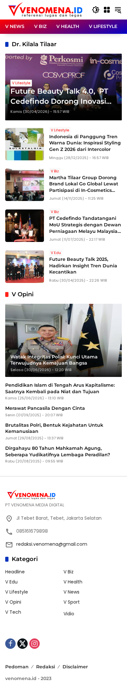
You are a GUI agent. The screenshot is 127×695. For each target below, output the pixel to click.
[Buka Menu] (107, 10)
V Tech (13, 612)
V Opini (13, 602)
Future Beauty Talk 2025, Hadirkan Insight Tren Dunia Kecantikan (83, 265)
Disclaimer (75, 667)
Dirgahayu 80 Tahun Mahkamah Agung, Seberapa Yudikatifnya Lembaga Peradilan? (57, 451)
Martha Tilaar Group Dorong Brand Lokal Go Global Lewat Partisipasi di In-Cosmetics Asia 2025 (83, 187)
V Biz (55, 171)
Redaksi (45, 667)
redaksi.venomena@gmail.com (51, 544)
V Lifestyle (21, 83)
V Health (73, 582)
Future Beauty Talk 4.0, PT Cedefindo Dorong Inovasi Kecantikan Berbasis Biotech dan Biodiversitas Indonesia (63, 97)
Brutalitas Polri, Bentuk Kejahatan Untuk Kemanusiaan (54, 428)
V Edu (56, 252)
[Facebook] (10, 643)
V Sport (72, 602)
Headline (15, 571)
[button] (96, 10)
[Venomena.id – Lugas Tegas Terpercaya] (45, 9)
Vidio (69, 613)
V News (71, 592)
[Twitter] (22, 643)
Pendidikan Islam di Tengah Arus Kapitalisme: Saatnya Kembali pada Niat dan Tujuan (60, 388)
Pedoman (17, 667)
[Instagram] (34, 643)
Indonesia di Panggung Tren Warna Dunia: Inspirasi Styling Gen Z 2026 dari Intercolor (85, 143)
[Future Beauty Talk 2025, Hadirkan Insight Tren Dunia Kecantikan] (24, 266)
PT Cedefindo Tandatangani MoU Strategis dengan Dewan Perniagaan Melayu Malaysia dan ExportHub (85, 227)
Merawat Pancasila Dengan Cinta (45, 408)
